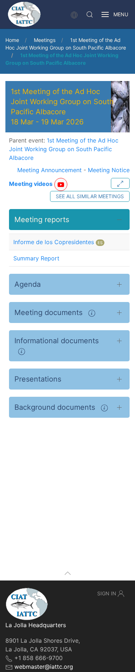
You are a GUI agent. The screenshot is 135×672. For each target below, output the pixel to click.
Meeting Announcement (49, 170)
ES (100, 242)
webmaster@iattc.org (43, 666)
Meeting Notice (109, 170)
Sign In (106, 593)
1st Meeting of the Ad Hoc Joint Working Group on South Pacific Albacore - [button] (62, 106)
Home (12, 40)
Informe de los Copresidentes (53, 242)
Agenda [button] (27, 284)
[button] (89, 14)
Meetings (44, 40)
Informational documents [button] (56, 340)
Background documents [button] (55, 407)
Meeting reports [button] (41, 219)
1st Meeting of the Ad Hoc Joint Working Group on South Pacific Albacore (63, 149)
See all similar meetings (90, 196)
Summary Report (36, 258)
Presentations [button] (37, 379)
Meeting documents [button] (49, 312)
